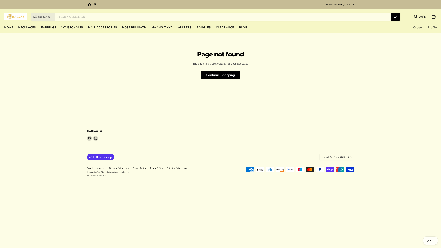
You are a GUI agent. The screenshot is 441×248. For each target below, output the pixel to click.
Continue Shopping (220, 75)
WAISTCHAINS (72, 27)
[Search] (395, 17)
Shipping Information (177, 168)
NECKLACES (27, 27)
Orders (418, 27)
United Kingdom (338, 4)
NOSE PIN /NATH (134, 27)
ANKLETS (184, 27)
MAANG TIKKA (162, 27)
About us (101, 168)
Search (90, 168)
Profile (432, 27)
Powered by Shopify (96, 175)
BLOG (243, 27)
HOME (8, 27)
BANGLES (204, 27)
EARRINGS (48, 27)
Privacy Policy (139, 168)
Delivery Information (119, 168)
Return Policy (156, 168)
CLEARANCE (225, 27)
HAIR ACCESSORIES (102, 27)
